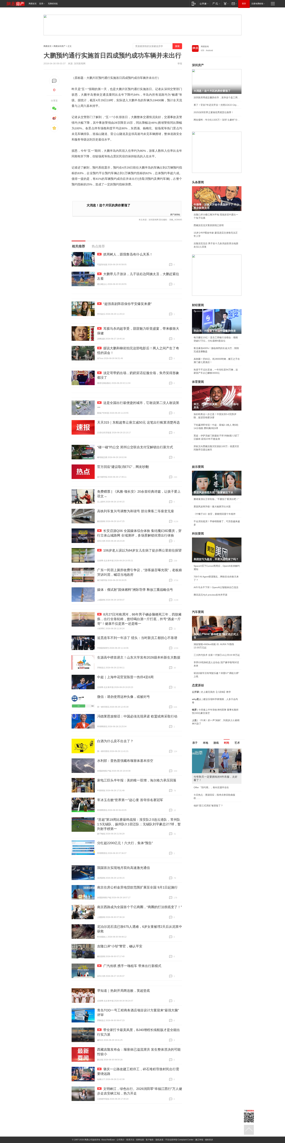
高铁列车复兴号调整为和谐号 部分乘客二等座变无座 (135, 511)
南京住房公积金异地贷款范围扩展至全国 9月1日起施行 (137, 887)
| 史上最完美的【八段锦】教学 (211, 692)
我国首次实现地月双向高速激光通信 (123, 868)
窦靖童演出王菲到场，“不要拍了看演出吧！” (216, 499)
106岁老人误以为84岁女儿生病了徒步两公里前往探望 (142, 550)
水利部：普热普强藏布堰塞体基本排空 (125, 760)
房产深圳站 (175, 214)
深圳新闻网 (79, 63)
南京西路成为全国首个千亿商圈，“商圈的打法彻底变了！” (139, 907)
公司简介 (121, 1140)
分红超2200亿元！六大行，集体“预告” (125, 843)
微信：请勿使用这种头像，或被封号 (123, 696)
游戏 (216, 742)
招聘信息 (140, 1140)
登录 (244, 3)
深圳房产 (198, 65)
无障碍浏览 (53, 3)
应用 (41, 3)
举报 (179, 63)
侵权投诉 (209, 1140)
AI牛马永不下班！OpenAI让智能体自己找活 (216, 587)
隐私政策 (159, 1140)
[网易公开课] (204, 3)
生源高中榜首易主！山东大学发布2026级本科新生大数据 (138, 657)
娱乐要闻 (198, 466)
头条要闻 (198, 182)
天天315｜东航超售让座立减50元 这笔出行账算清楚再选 (138, 422)
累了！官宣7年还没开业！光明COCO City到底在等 (217, 105)
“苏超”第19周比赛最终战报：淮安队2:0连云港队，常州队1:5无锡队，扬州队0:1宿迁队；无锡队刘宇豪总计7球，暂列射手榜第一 (139, 824)
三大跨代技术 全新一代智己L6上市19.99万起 (217, 655)
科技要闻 (198, 533)
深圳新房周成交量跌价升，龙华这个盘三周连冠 (217, 97)
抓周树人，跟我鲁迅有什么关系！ (128, 254)
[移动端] (193, 3)
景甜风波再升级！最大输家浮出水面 (212, 506)
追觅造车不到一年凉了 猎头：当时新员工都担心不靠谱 (137, 638)
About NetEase (108, 1140)
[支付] (226, 3)
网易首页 (33, 3)
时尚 (226, 742)
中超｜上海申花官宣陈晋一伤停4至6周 (125, 677)
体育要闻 (198, 381)
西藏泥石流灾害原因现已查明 (209, 225)
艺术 (237, 742)
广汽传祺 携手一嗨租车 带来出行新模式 (132, 966)
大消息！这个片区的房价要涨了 (108, 205)
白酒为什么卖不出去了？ (115, 741)
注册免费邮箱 (257, 3)
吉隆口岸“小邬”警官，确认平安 (119, 946)
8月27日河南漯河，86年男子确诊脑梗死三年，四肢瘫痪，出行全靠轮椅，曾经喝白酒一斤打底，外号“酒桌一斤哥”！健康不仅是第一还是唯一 (139, 619)
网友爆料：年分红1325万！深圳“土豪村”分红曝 (217, 119)
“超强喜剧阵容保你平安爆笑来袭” (127, 304)
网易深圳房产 (59, 46)
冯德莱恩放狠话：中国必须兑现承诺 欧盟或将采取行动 (137, 716)
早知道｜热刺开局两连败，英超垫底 (123, 990)
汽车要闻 (198, 612)
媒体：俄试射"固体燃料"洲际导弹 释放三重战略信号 (135, 589)
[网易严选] (216, 3)
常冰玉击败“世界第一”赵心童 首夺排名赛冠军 (130, 800)
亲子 (195, 742)
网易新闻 (205, 46)
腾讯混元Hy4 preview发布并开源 (210, 594)
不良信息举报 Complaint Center (179, 1140)
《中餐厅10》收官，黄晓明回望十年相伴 (215, 514)
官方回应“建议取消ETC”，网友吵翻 (123, 467)
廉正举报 (199, 1140)
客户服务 (150, 1140)
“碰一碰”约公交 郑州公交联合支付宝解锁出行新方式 (135, 447)
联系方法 (130, 1140)
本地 (205, 742)
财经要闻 (198, 305)
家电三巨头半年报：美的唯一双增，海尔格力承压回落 (136, 780)
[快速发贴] (54, 81)
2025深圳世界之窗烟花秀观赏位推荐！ (214, 112)
